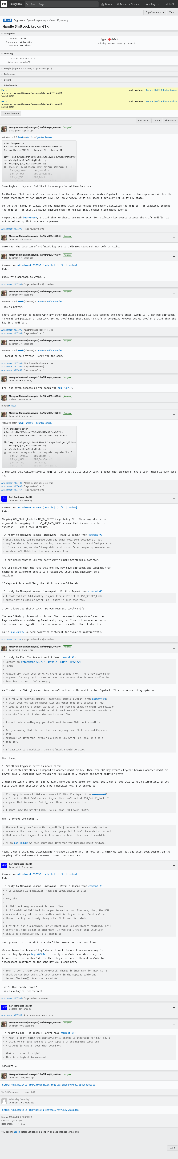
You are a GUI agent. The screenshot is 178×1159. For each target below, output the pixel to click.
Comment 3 (14, 295)
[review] (71, 265)
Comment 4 (14, 344)
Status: (14, 58)
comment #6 (95, 591)
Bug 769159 (19, 20)
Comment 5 (14, 380)
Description (14, 131)
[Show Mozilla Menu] (4, 4)
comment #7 (67, 657)
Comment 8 (14, 650)
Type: (103, 39)
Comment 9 (14, 867)
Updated (13, 399)
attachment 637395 (29, 265)
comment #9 (67, 1033)
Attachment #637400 (11, 370)
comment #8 (95, 886)
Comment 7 (14, 500)
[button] (170, 4)
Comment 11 (14, 1077)
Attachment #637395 (11, 228)
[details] (48, 265)
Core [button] (23, 38)
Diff (157, 90)
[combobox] (62, 4)
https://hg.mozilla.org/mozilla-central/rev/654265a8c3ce (40, 1109)
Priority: (102, 43)
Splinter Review (169, 90)
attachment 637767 (29, 507)
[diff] (60, 265)
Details (149, 90)
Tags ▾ (157, 120)
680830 (12, 405)
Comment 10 (15, 1026)
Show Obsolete (11, 113)
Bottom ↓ (143, 120)
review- (139, 101)
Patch (4, 90)
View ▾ (172, 12)
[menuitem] (107, 4)
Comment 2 (14, 258)
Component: (12, 42)
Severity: (121, 43)
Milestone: (12, 62)
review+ (139, 90)
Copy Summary (153, 12)
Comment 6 (14, 416)
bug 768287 (30, 217)
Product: (14, 38)
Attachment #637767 (11, 489)
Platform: (13, 45)
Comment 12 (15, 1103)
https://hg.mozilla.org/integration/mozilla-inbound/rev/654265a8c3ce (48, 1084)
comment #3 (95, 534)
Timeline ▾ (170, 120)
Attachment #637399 (11, 333)
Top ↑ (172, 1148)
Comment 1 (14, 239)
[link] (39, 161)
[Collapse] (174, 129)
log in (17, 1132)
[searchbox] (62, 4)
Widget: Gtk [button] (27, 42)
